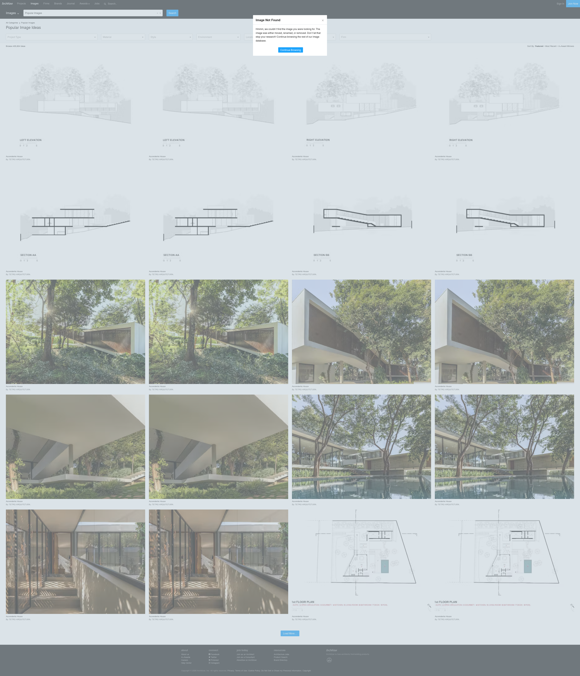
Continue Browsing (290, 50)
